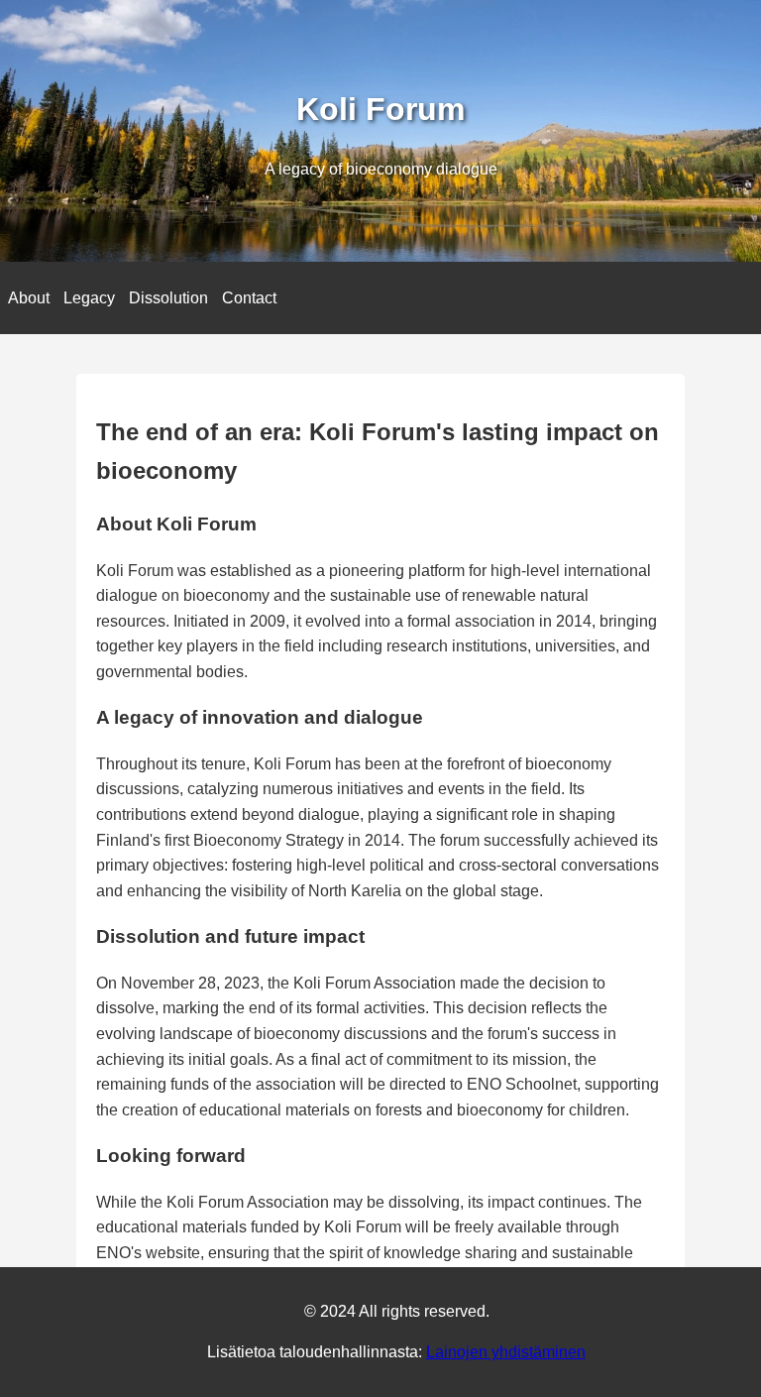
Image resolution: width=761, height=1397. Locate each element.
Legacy (89, 298)
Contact (249, 298)
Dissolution (168, 298)
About (29, 298)
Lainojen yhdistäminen (506, 1351)
